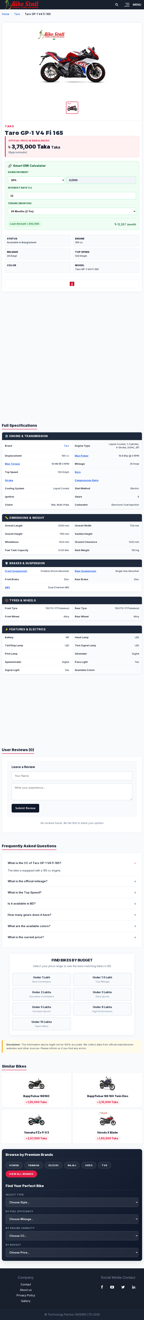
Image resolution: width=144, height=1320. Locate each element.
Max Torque (12, 463)
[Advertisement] (72, 325)
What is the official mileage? (27, 881)
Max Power (81, 455)
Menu (137, 4)
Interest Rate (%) (20, 187)
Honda (14, 1165)
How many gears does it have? (29, 915)
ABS (7, 587)
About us (26, 1290)
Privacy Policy (25, 1295)
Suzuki (53, 1165)
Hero (89, 1165)
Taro (17, 14)
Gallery (25, 1301)
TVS (104, 1165)
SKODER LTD (83, 1314)
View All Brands (21, 1173)
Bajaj (72, 1165)
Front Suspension (16, 570)
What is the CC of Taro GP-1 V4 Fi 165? (34, 863)
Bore (78, 471)
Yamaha (33, 1165)
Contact (26, 1284)
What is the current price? (26, 937)
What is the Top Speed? (24, 892)
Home (5, 14)
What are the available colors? (29, 926)
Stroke (9, 480)
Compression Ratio (86, 480)
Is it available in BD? (22, 903)
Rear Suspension (85, 570)
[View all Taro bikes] (72, 284)
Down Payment (18, 172)
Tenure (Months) (20, 203)
